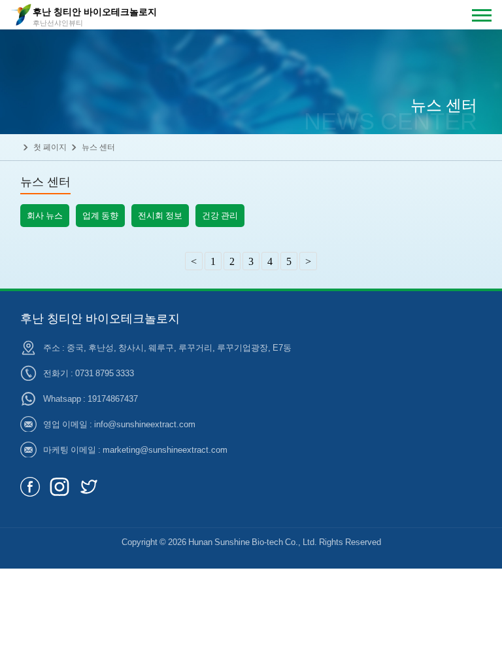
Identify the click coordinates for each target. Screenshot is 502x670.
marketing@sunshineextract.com (165, 449)
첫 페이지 (50, 146)
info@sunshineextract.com (144, 424)
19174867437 (113, 398)
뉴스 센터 (98, 146)
